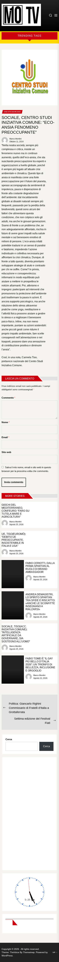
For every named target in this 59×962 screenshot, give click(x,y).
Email (5, 437)
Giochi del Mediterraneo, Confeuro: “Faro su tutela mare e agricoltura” (15, 511)
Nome (6, 422)
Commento (8, 397)
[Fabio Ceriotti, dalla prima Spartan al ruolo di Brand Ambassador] (13, 574)
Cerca (9, 739)
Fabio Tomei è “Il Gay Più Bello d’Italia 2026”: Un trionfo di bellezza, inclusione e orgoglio (40, 664)
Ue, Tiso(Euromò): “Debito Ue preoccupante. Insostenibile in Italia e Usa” (14, 540)
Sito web (6, 452)
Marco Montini (15, 139)
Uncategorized (12, 112)
